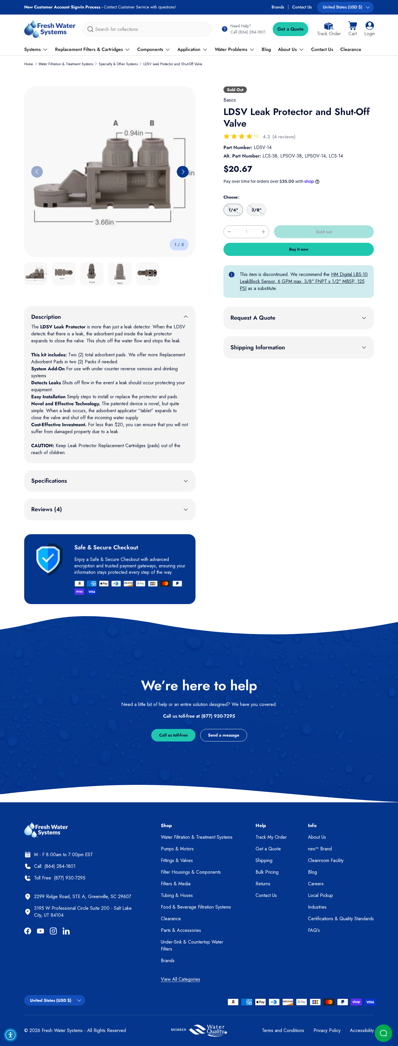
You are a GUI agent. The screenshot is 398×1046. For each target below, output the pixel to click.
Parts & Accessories (181, 930)
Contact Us (302, 7)
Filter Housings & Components (191, 872)
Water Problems (231, 49)
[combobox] (147, 29)
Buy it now (299, 249)
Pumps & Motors (177, 848)
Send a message (223, 735)
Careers (316, 883)
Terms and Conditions (283, 1030)
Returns (263, 883)
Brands (278, 7)
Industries (317, 907)
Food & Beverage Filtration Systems (196, 907)
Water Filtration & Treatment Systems (65, 64)
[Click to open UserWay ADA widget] (10, 1035)
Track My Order (271, 837)
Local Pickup (320, 895)
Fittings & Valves (177, 860)
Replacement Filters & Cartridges (89, 49)
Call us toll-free (173, 735)
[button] (352, 29)
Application (188, 49)
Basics (229, 100)
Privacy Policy (327, 1030)
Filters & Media (176, 883)
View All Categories (180, 979)
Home (28, 64)
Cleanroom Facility (326, 860)
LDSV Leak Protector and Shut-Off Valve (172, 64)
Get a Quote (290, 29)
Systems (32, 49)
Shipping (264, 860)
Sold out (324, 232)
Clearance (350, 49)
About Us (287, 49)
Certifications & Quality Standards (341, 918)
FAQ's (314, 930)
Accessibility (362, 1030)
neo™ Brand (320, 848)
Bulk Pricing (267, 872)
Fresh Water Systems (62, 1030)
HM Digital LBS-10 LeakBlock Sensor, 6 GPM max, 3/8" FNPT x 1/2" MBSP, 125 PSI (304, 281)
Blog (266, 49)
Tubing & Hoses (177, 895)
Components (150, 49)
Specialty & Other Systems (118, 64)
